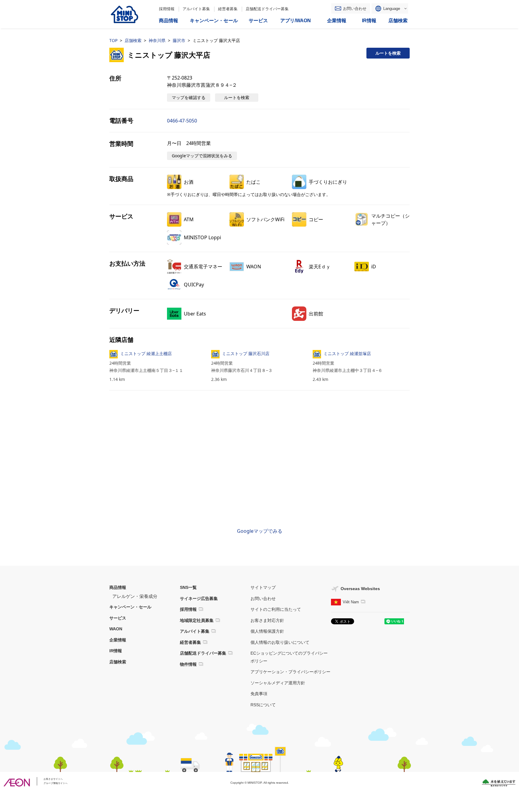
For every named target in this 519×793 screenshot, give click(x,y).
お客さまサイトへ (53, 779)
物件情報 (188, 664)
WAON (115, 628)
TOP (113, 40)
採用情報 (167, 9)
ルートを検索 (388, 53)
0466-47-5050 (182, 120)
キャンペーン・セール (130, 607)
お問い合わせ (354, 8)
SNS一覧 (188, 587)
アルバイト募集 (196, 9)
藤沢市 (179, 40)
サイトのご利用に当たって (275, 609)
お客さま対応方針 (267, 620)
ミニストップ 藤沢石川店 (245, 353)
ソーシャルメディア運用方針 (277, 682)
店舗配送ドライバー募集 (267, 9)
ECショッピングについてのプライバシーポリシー (289, 657)
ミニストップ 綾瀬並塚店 (347, 353)
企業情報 (117, 640)
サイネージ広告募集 (199, 598)
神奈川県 (157, 40)
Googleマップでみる (259, 531)
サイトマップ (263, 587)
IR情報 (115, 650)
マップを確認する (188, 97)
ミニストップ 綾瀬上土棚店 (146, 353)
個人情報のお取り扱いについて (279, 642)
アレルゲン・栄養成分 (134, 596)
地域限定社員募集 (197, 620)
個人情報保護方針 (267, 631)
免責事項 (258, 693)
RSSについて (263, 704)
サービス (117, 618)
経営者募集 (228, 9)
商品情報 (117, 587)
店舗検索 (133, 40)
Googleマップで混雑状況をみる (202, 155)
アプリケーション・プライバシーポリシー (290, 671)
